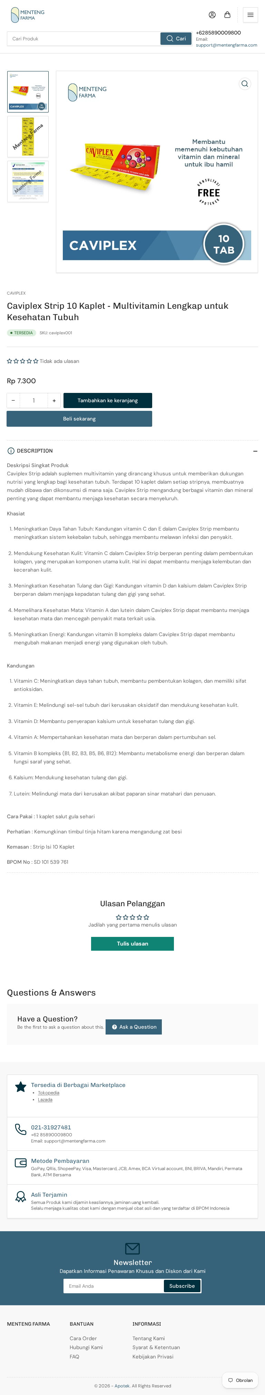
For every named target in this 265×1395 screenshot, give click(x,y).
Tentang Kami (148, 1338)
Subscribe (182, 1286)
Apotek (122, 1386)
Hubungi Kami (86, 1347)
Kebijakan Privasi (153, 1356)
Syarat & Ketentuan (156, 1347)
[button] (22, 361)
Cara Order (83, 1338)
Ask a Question (137, 1026)
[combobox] (100, 38)
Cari (181, 38)
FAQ (74, 1356)
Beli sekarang (79, 418)
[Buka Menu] (250, 14)
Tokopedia (48, 1093)
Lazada (45, 1099)
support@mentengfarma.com (226, 45)
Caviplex (16, 293)
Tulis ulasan (132, 943)
